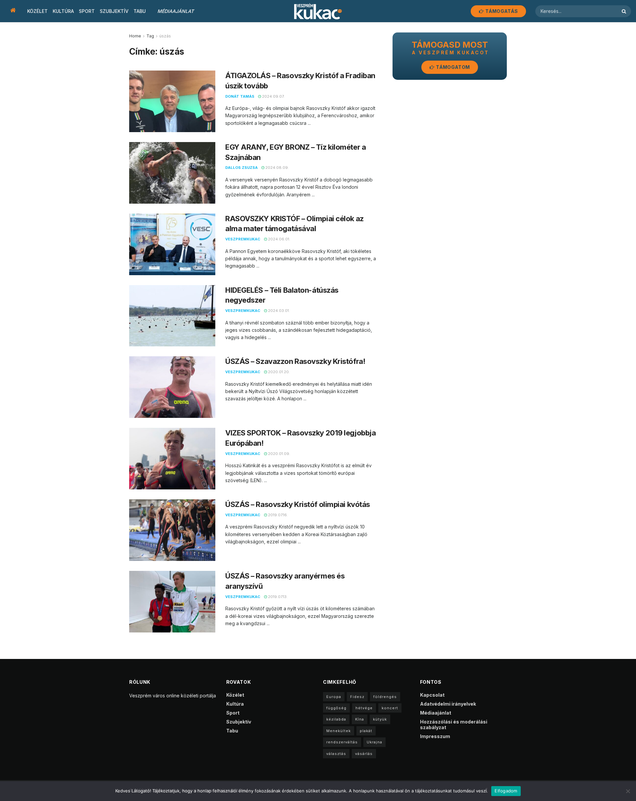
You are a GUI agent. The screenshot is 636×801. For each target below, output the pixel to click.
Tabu (139, 11)
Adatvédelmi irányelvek (448, 704)
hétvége (364, 708)
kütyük (380, 719)
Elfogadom (506, 790)
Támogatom (452, 67)
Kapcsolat (432, 695)
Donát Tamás (239, 96)
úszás (165, 35)
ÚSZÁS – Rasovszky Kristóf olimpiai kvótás (297, 504)
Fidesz (357, 696)
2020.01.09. (278, 453)
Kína (359, 719)
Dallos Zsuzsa (241, 167)
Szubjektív (114, 11)
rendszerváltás (342, 742)
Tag (150, 35)
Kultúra (63, 11)
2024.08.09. (276, 167)
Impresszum (435, 736)
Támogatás (501, 11)
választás (336, 753)
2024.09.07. (273, 96)
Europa (333, 696)
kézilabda (336, 719)
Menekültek (338, 730)
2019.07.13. (277, 596)
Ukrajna (374, 742)
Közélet (37, 11)
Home (135, 35)
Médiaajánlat (175, 11)
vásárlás (364, 753)
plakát (366, 730)
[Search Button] (624, 11)
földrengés (385, 696)
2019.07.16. (277, 515)
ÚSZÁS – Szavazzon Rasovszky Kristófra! (295, 361)
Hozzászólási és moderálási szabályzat (453, 724)
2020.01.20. (278, 372)
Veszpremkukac (242, 239)
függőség (336, 708)
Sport (87, 11)
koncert (390, 708)
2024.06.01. (278, 239)
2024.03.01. (278, 310)
